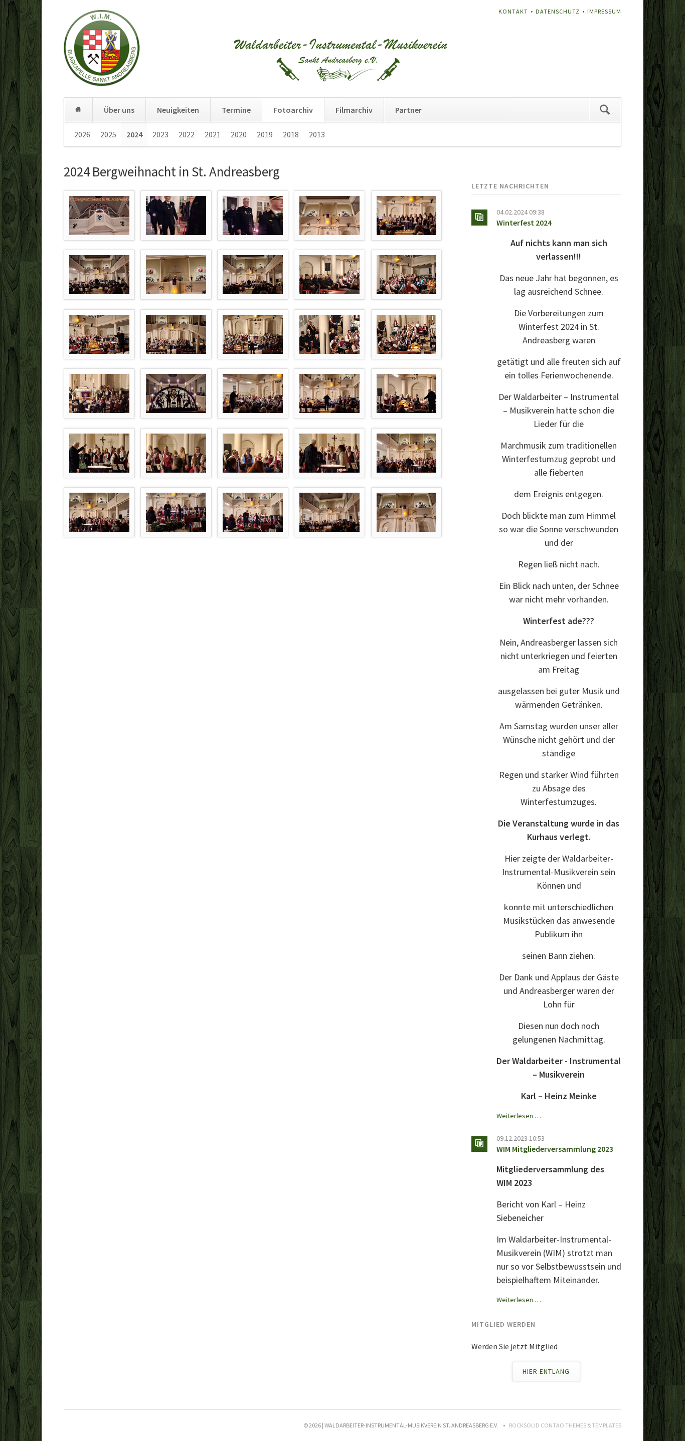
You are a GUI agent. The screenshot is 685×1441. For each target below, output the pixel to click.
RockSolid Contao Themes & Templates (565, 1425)
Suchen (605, 110)
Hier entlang (546, 1371)
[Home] (78, 110)
